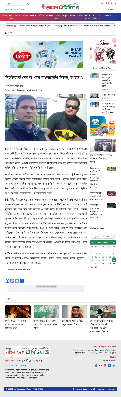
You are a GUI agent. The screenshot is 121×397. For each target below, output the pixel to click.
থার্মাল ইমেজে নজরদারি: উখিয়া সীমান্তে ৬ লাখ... (97, 196)
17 (96, 260)
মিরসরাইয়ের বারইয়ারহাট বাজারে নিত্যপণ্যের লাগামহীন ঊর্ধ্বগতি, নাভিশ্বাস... (95, 178)
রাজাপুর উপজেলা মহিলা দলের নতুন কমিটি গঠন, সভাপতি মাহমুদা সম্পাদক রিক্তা (108, 109)
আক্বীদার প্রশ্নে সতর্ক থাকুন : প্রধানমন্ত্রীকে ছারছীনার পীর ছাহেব (107, 80)
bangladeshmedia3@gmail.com (17, 365)
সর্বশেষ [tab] (94, 68)
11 (99, 257)
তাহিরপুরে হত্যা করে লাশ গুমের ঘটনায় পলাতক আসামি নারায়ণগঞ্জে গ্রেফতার (64, 26)
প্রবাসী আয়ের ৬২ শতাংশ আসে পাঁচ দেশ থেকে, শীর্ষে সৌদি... (45, 325)
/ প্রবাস (11, 32)
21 (110, 260)
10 (96, 257)
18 (99, 260)
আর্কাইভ (112, 9)
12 (103, 257)
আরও (7, 298)
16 (92, 260)
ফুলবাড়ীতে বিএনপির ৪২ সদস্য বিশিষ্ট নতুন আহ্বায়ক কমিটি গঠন (109, 95)
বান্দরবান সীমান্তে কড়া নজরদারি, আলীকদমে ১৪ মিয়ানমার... (96, 211)
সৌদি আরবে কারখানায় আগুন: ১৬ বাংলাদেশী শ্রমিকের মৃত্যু (15, 325)
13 (106, 257)
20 (107, 260)
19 (103, 260)
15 (114, 257)
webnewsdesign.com (106, 389)
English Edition (108, 3)
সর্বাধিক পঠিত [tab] (105, 68)
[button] (114, 15)
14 (110, 257)
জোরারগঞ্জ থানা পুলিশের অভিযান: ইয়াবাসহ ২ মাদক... (101, 159)
